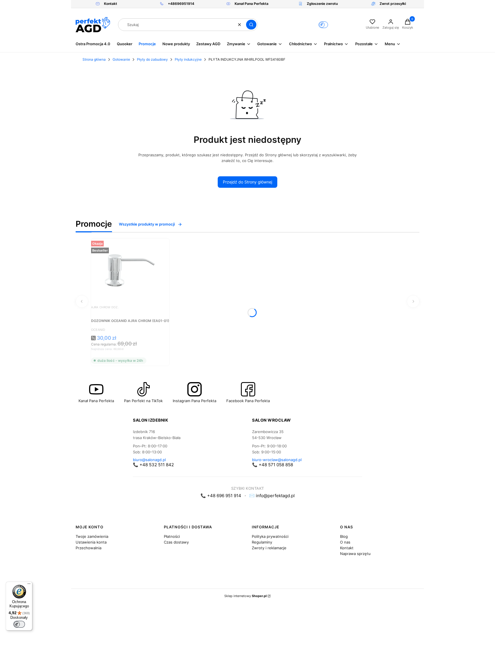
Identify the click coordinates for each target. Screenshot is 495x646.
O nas (345, 542)
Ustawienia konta (91, 542)
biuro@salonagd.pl (149, 459)
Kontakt (346, 548)
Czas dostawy (176, 542)
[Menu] (28, 585)
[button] (251, 24)
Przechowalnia (88, 548)
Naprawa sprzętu (355, 553)
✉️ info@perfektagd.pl (272, 495)
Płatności (172, 536)
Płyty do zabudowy (152, 59)
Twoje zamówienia (92, 536)
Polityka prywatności (270, 536)
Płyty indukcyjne (188, 59)
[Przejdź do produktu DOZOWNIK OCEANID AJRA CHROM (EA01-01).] (130, 269)
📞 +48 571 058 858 (272, 464)
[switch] (19, 624)
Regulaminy (262, 542)
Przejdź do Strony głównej (247, 181)
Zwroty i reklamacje (269, 548)
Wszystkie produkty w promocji (147, 224)
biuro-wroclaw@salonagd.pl (277, 459)
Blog (344, 536)
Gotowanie (121, 59)
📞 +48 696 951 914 (221, 495)
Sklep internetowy (245, 596)
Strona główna (94, 59)
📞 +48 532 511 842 (153, 464)
